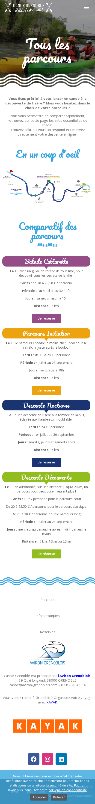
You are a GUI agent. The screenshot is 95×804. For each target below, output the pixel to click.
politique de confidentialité (67, 790)
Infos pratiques (48, 615)
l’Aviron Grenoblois (74, 675)
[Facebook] (33, 759)
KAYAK (51, 702)
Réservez (47, 631)
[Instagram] (47, 759)
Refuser (59, 797)
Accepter (39, 797)
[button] (86, 8)
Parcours (47, 599)
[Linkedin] (61, 759)
